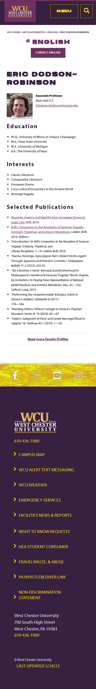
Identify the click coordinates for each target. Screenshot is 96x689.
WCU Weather (33, 484)
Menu (64, 10)
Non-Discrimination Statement (40, 594)
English (53, 32)
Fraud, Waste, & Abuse (41, 561)
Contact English (48, 52)
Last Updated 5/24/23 (38, 665)
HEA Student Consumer (43, 546)
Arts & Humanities (34, 32)
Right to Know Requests (44, 531)
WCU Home (13, 32)
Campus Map (32, 454)
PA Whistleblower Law (42, 577)
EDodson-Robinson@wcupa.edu (57, 105)
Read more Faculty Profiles (48, 339)
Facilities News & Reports (45, 515)
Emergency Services (40, 500)
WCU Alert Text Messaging (46, 469)
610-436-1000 (26, 441)
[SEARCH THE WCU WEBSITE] (86, 11)
